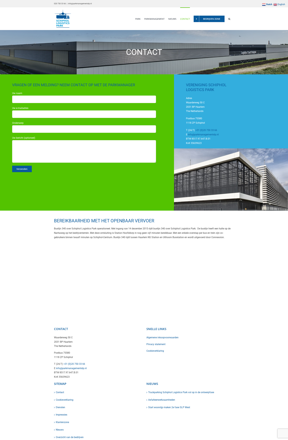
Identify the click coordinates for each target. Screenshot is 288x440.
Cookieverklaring (155, 350)
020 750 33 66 (60, 4)
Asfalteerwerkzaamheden (161, 399)
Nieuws (60, 429)
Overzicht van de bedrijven (70, 437)
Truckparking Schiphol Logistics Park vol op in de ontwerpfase (181, 392)
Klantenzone (62, 422)
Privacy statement (155, 344)
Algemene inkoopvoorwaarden (162, 337)
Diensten (60, 407)
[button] (229, 18)
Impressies (61, 414)
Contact (60, 392)
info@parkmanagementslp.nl (80, 4)
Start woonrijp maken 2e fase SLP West (169, 407)
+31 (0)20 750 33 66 (206, 130)
